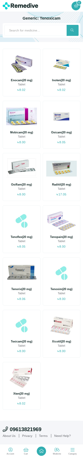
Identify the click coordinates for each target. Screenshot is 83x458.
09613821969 (25, 429)
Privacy (27, 436)
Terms (43, 436)
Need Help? (62, 436)
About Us (9, 436)
